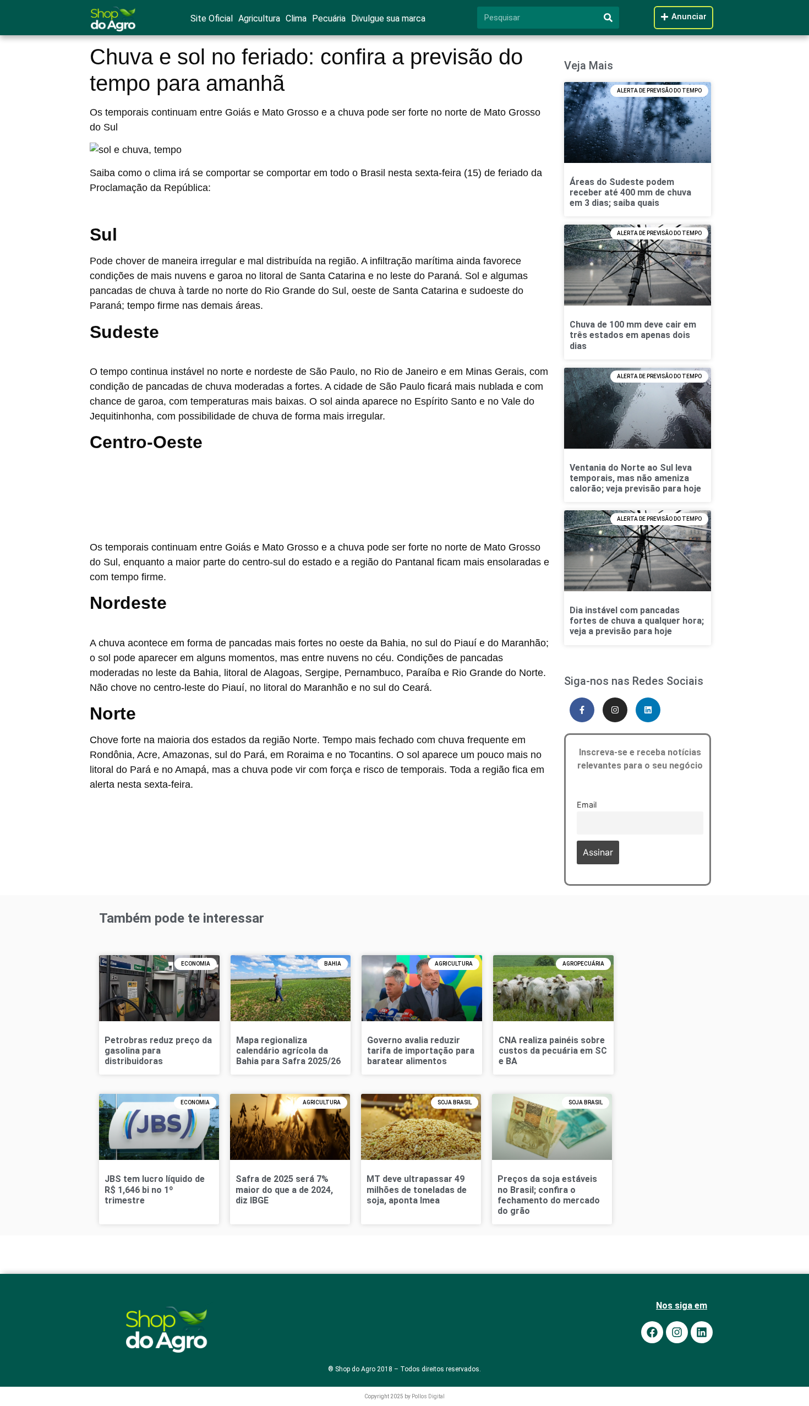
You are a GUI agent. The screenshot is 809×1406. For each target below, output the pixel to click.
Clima (296, 18)
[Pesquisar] (608, 18)
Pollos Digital (428, 1396)
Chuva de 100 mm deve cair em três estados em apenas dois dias (633, 335)
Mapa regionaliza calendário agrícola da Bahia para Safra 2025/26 (288, 1050)
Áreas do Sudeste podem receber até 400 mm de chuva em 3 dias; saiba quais (630, 192)
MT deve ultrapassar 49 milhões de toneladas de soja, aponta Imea (417, 1189)
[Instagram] (615, 709)
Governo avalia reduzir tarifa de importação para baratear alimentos (420, 1050)
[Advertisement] (320, 482)
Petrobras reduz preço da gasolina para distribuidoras (158, 1050)
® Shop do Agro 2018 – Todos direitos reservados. (404, 1369)
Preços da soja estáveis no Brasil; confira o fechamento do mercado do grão (549, 1195)
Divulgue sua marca (388, 18)
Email (587, 804)
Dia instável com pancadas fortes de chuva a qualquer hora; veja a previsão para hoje (637, 620)
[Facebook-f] (582, 709)
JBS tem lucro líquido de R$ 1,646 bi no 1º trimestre (155, 1189)
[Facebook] (652, 1332)
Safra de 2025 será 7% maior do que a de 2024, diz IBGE (284, 1189)
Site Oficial (211, 18)
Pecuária (329, 18)
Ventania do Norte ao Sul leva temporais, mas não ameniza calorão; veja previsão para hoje (635, 478)
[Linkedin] (648, 709)
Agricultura (259, 18)
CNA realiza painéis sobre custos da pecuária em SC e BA (553, 1050)
